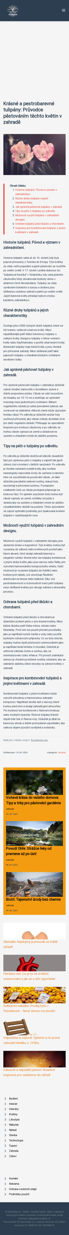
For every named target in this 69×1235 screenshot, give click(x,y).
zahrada (62, 752)
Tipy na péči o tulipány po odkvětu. (35, 211)
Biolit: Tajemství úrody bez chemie (33, 899)
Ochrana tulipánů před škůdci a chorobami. (39, 223)
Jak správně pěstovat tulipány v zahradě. (38, 206)
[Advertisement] (34, 57)
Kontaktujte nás (39, 740)
